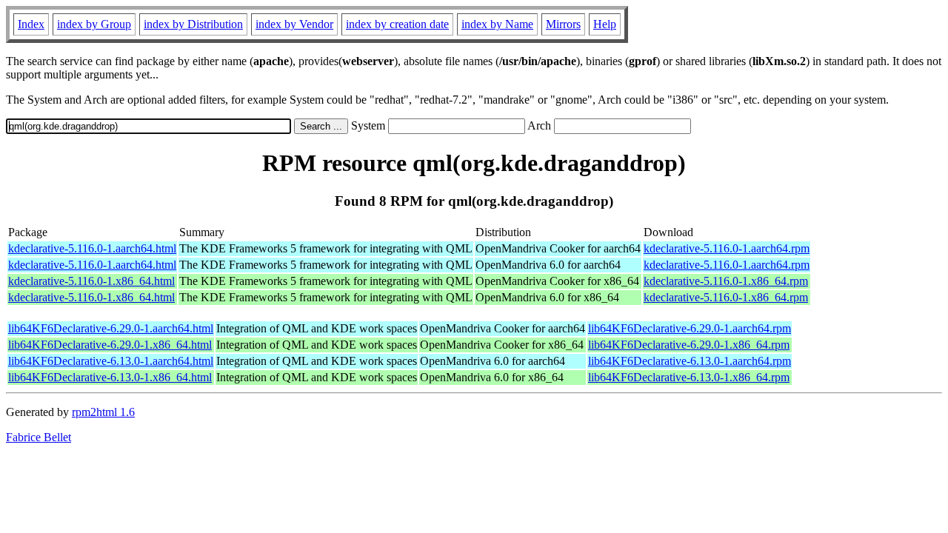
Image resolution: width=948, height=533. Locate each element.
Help (604, 24)
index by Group (94, 24)
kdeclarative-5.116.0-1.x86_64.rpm (726, 281)
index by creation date (397, 24)
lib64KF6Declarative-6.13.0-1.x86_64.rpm (689, 377)
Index (31, 24)
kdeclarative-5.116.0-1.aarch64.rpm (727, 248)
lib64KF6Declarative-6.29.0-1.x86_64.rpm (689, 344)
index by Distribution (193, 24)
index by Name (497, 24)
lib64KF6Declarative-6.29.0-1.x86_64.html (110, 344)
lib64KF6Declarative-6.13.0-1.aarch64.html (110, 361)
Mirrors (563, 24)
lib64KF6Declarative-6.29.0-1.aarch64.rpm (689, 328)
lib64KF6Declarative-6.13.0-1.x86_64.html (110, 377)
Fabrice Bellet (38, 437)
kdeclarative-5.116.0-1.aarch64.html (92, 248)
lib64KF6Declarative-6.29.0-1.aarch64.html (110, 328)
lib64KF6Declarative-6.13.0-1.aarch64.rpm (689, 361)
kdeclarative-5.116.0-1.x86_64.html (91, 281)
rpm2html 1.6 (103, 412)
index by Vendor (294, 24)
